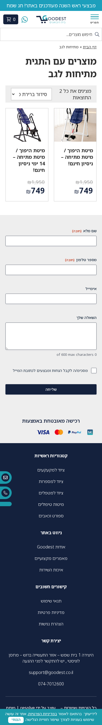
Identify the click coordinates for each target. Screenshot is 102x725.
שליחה (51, 389)
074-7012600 (51, 684)
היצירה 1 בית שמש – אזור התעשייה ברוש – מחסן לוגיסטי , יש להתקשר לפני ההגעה (51, 658)
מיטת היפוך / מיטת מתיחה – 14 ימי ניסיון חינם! (29, 160)
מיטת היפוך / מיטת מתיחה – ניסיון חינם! (77, 157)
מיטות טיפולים (51, 504)
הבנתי (15, 719)
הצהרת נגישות (51, 624)
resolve (27, 708)
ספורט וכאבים (51, 516)
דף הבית (90, 46)
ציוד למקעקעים (51, 470)
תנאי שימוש (51, 601)
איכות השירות (51, 570)
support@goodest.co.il (51, 672)
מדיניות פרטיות (51, 612)
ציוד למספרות (51, 481)
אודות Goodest (51, 547)
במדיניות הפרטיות (42, 713)
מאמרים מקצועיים (51, 558)
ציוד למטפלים (51, 493)
